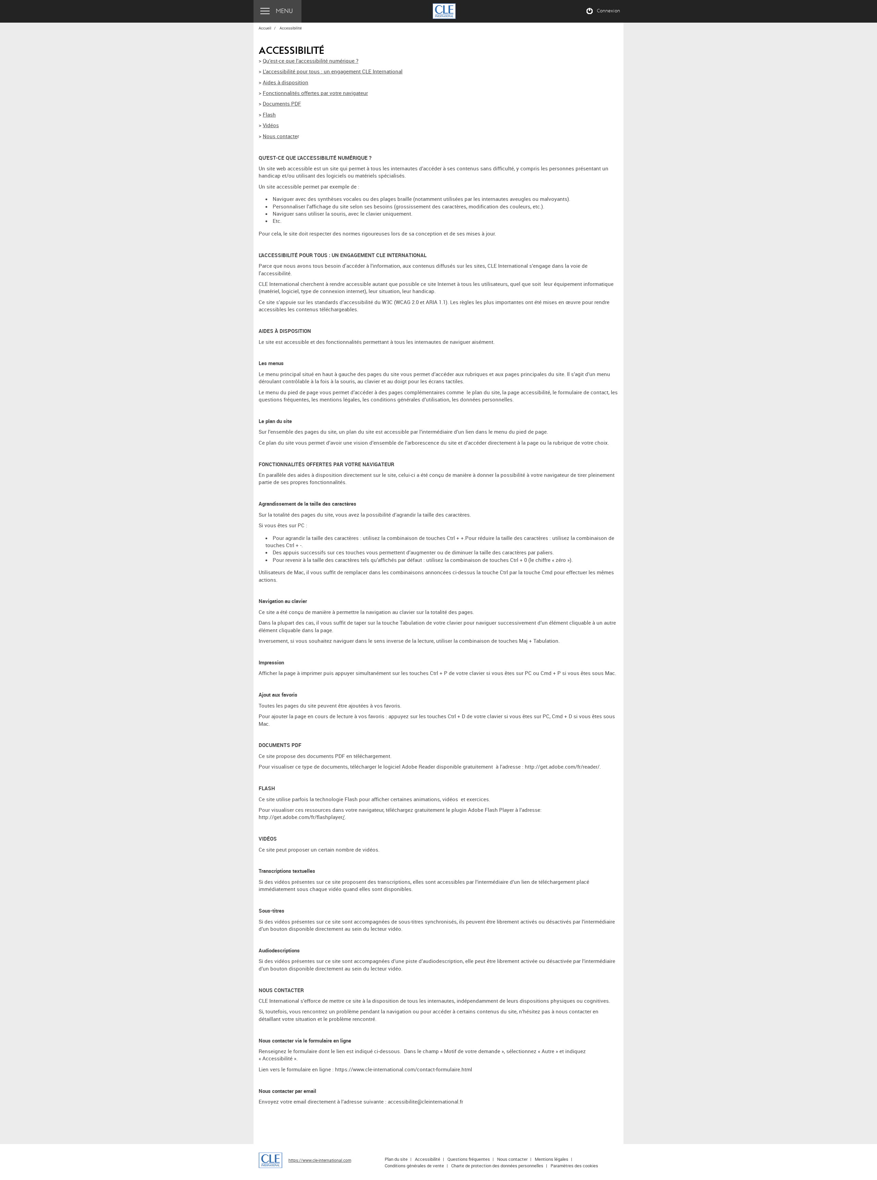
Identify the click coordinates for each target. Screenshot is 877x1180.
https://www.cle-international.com (319, 1160)
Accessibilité (427, 1159)
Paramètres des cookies (574, 1166)
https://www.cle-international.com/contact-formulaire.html (403, 1069)
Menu (284, 11)
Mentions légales (551, 1159)
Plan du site (396, 1159)
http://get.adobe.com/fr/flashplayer (301, 817)
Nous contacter (512, 1159)
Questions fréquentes (468, 1159)
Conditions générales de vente (414, 1166)
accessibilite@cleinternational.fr (425, 1101)
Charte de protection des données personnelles (497, 1166)
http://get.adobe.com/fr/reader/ (562, 766)
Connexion (608, 11)
